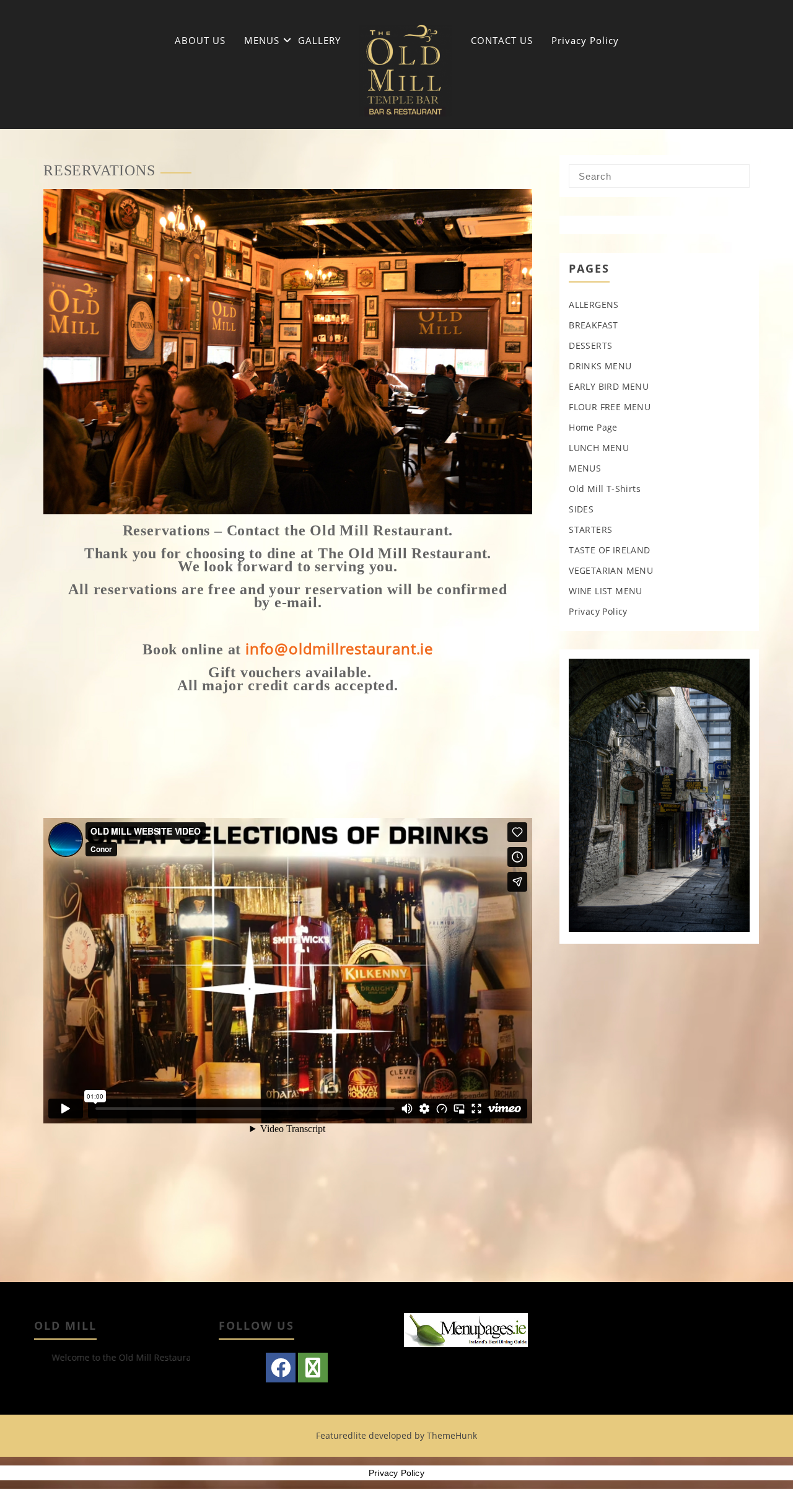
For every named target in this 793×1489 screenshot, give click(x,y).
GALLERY (319, 40)
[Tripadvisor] (313, 1367)
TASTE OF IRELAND (609, 550)
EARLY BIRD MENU (609, 386)
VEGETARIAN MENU (611, 570)
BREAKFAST (593, 325)
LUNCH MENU (599, 448)
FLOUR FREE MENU (610, 407)
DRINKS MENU (600, 366)
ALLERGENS (594, 304)
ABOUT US (200, 40)
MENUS (261, 40)
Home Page (593, 427)
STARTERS (590, 529)
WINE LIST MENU (605, 591)
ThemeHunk (452, 1435)
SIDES (581, 509)
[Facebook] (281, 1367)
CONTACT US (502, 40)
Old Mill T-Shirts (605, 488)
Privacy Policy (585, 40)
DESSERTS (590, 345)
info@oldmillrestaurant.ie (339, 648)
